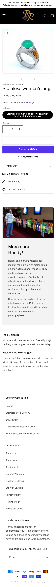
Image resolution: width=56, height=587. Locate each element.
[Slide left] (21, 79)
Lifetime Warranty (15, 474)
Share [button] (9, 198)
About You (11, 460)
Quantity (6, 123)
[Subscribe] (46, 557)
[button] (3, 15)
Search (9, 406)
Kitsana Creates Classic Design (22, 433)
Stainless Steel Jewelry (18, 413)
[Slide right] (34, 79)
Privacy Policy (13, 495)
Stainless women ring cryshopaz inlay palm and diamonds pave (28, 115)
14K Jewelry (12, 420)
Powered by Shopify (38, 582)
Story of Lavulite (14, 488)
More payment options (28, 157)
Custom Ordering (15, 481)
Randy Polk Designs (24, 582)
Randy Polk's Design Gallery (21, 426)
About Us (11, 453)
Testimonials (12, 467)
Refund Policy (13, 502)
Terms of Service (14, 508)
